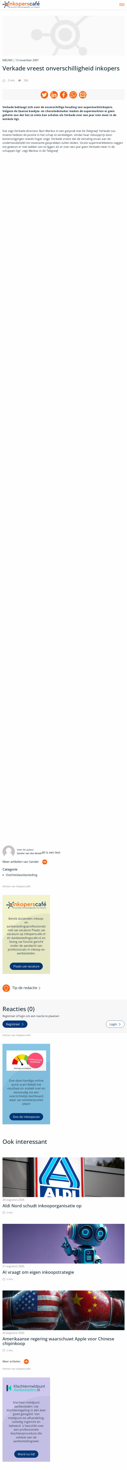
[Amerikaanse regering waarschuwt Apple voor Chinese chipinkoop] (63, 1321)
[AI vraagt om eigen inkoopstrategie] (63, 1252)
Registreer (13, 1024)
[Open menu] (122, 4)
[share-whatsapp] (73, 95)
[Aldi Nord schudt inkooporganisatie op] (63, 1186)
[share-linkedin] (54, 95)
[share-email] (82, 95)
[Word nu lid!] (26, 1419)
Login (113, 1024)
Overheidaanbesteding (21, 875)
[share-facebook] (63, 95)
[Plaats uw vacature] (26, 934)
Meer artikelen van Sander (20, 862)
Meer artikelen (11, 1361)
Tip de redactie (24, 987)
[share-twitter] (44, 95)
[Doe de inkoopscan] (26, 1084)
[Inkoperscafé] (21, 4)
